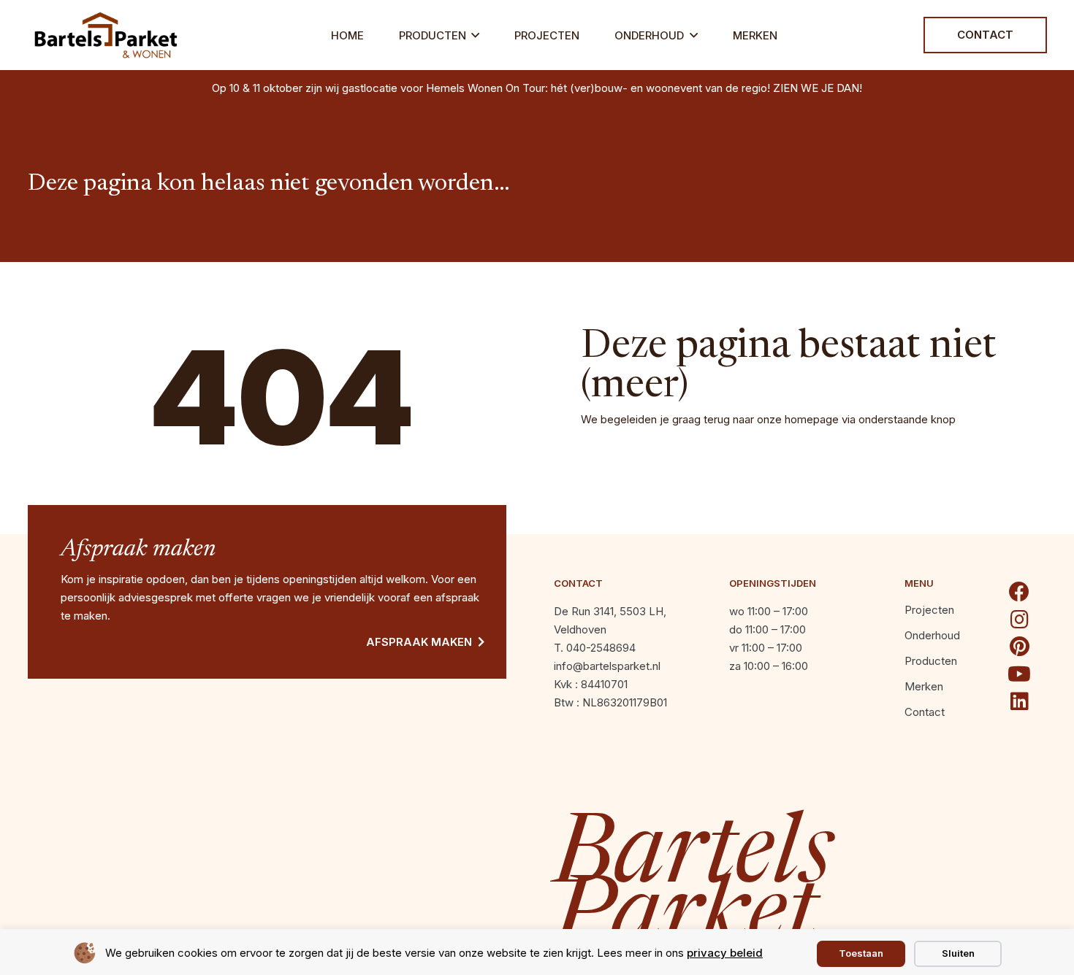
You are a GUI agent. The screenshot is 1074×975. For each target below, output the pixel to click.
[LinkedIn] (1019, 701)
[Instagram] (1019, 619)
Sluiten (958, 953)
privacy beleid (725, 953)
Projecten (929, 610)
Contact (924, 712)
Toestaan (861, 953)
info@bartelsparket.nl (607, 666)
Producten (930, 661)
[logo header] (106, 35)
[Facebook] (1019, 592)
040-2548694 (601, 648)
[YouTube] (1019, 674)
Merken (923, 686)
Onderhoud (932, 635)
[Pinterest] (1019, 646)
